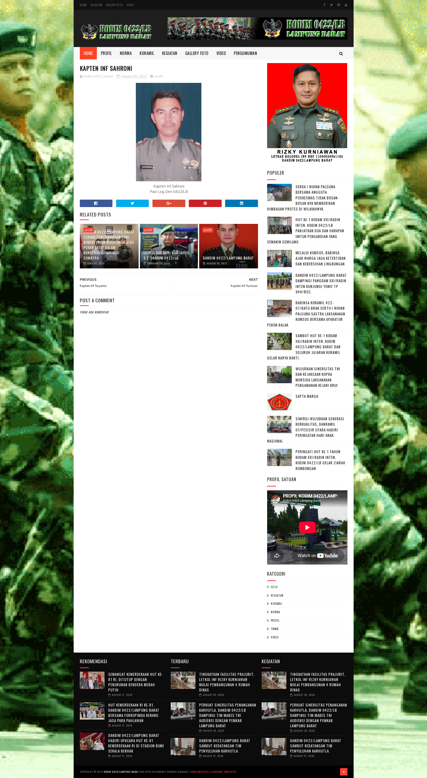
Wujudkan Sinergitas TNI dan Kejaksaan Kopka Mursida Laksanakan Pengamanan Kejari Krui (318, 377)
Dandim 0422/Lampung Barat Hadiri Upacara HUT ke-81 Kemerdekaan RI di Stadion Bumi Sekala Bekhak (136, 743)
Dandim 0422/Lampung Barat (228, 257)
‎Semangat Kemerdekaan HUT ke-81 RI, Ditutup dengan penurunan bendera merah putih (135, 681)
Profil (106, 53)
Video (130, 5)
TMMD (275, 629)
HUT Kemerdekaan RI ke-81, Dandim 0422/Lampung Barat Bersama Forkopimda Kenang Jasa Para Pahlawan (133, 712)
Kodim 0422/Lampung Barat (121, 772)
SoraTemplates (199, 772)
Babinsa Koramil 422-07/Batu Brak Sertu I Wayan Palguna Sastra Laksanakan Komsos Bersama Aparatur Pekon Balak (306, 314)
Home (83, 5)
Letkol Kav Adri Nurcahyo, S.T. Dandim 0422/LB (167, 255)
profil (159, 76)
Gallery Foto (114, 5)
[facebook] (324, 5)
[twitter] (331, 5)
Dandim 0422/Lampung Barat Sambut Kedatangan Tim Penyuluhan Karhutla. (224, 746)
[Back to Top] (343, 772)
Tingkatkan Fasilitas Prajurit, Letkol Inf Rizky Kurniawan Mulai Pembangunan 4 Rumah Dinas (226, 681)
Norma (126, 53)
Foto (274, 587)
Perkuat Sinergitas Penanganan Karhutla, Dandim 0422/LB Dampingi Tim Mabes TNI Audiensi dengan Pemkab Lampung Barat (227, 715)
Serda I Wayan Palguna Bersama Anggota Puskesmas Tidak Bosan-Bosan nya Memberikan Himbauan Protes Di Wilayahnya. (303, 198)
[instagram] (339, 5)
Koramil (147, 53)
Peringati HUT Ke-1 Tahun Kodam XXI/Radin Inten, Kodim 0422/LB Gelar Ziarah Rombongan (320, 460)
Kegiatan (96, 5)
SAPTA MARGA (307, 396)
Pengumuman (245, 53)
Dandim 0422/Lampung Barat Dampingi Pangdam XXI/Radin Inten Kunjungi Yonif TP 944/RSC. (321, 283)
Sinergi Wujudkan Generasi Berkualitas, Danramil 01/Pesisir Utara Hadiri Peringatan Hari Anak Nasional (305, 430)
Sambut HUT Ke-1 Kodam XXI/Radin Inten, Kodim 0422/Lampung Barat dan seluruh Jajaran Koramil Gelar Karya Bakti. (304, 346)
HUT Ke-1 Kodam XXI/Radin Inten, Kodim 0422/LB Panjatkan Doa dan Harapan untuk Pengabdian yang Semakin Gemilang (305, 230)
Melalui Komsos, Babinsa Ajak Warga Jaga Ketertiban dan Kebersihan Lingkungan (321, 258)
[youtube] (346, 5)
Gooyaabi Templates (223, 772)
